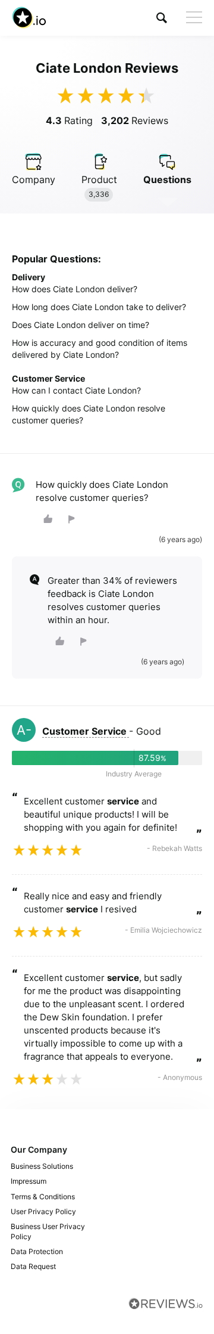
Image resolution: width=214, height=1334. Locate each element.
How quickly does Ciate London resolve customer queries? (88, 414)
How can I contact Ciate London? (76, 390)
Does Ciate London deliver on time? (80, 325)
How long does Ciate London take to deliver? (99, 307)
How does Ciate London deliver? (74, 289)
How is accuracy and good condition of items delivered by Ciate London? (99, 349)
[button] (162, 17)
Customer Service (85, 731)
